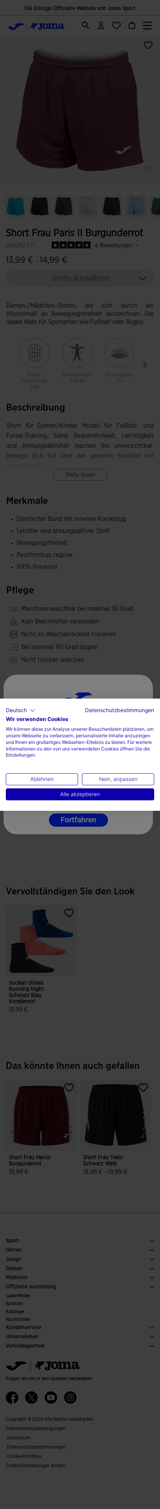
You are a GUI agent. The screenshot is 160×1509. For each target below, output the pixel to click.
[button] (20, 710)
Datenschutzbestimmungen (119, 710)
